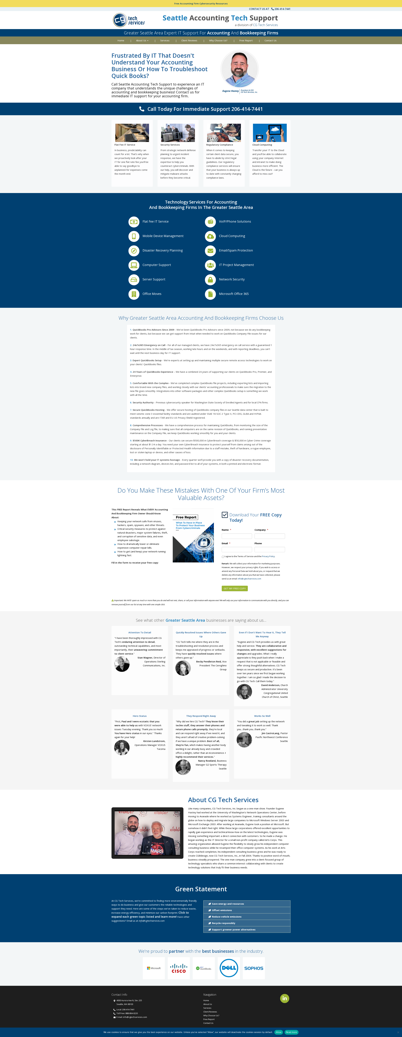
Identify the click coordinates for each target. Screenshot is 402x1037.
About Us (141, 40)
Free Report (246, 40)
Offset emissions (221, 910)
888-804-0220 (131, 1013)
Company (261, 529)
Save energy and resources (227, 903)
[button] (140, 847)
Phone (258, 543)
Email (226, 543)
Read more (291, 1032)
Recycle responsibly (223, 923)
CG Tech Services (265, 25)
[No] (398, 1032)
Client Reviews (189, 40)
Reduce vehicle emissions (226, 916)
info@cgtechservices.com (249, 578)
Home (120, 40)
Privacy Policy (268, 556)
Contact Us (271, 40)
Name (226, 529)
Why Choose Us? (218, 40)
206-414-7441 (282, 9)
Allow (278, 1032)
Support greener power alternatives (233, 929)
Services (164, 40)
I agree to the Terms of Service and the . (250, 556)
